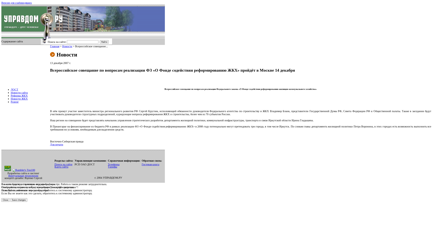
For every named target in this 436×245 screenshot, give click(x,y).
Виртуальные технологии (23, 175)
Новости (67, 46)
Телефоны (114, 164)
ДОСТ (14, 89)
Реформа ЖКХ (19, 95)
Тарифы (112, 166)
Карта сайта (61, 166)
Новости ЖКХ (19, 98)
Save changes (19, 200)
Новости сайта (19, 92)
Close (5, 200)
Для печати (56, 144)
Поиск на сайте (63, 164)
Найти (104, 42)
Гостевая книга (150, 164)
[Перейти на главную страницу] (24, 19)
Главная (54, 46)
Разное (15, 101)
